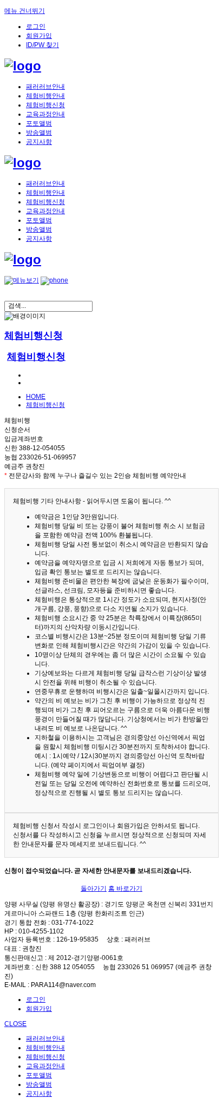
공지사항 (39, 142)
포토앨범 (39, 123)
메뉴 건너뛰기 (24, 11)
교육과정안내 (45, 114)
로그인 (35, 26)
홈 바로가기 (125, 888)
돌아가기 (94, 888)
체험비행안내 (45, 96)
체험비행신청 (45, 105)
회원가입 (39, 36)
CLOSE (15, 1024)
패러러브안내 (45, 86)
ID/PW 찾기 (42, 45)
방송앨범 (39, 132)
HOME (35, 396)
